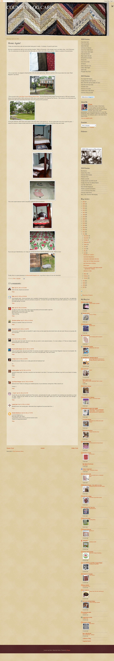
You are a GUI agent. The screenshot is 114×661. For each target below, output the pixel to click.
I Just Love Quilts (87, 441)
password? (85, 613)
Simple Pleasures (87, 529)
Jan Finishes (92, 575)
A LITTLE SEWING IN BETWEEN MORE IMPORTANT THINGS (93, 268)
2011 (84, 234)
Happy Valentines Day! (94, 431)
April (85, 253)
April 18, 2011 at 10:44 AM (20, 307)
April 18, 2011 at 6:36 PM (27, 381)
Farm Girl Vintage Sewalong (95, 553)
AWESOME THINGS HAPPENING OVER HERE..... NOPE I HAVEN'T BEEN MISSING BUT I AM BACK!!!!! (96, 411)
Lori (13, 339)
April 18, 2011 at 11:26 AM (27, 320)
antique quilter (15, 370)
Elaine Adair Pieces (87, 302)
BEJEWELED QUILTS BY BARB (90, 408)
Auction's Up (85, 618)
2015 (84, 225)
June (85, 248)
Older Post (74, 448)
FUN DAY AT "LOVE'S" (89, 254)
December (86, 235)
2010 (84, 280)
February (86, 275)
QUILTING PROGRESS (89, 257)
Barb (13, 287)
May (85, 250)
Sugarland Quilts (87, 641)
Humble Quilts (86, 313)
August (85, 244)
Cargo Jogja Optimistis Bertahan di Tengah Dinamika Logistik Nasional (96, 359)
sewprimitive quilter (87, 617)
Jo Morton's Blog (87, 638)
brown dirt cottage (87, 496)
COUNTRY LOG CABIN (31, 7)
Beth (13, 307)
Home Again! (86, 265)
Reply (13, 291)
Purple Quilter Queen (17, 349)
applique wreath (92, 541)
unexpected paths (87, 612)
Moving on (91, 530)
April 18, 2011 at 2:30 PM (21, 358)
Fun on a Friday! (92, 314)
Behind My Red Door (88, 430)
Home (42, 448)
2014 (84, 227)
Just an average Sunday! (94, 602)
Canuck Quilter (86, 335)
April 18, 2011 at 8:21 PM (22, 393)
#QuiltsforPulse (92, 508)
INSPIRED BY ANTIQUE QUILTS (90, 357)
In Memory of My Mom (94, 564)
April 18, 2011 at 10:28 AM (21, 296)
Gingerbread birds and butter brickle (97, 486)
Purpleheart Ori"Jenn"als (89, 507)
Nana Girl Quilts (86, 518)
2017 (84, 221)
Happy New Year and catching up (96, 591)
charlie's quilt (92, 325)
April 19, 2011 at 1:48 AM (23, 404)
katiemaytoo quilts (87, 324)
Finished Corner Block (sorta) (95, 497)
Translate (92, 127)
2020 (84, 214)
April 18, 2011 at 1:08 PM (20, 339)
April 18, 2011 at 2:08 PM (28, 349)
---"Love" (14, 393)
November (86, 237)
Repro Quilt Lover (87, 380)
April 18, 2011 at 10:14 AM (21, 287)
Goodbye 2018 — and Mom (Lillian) (90, 470)
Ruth (91, 104)
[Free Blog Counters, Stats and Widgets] (81, 291)
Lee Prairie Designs (16, 381)
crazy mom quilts (87, 474)
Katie (13, 296)
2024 (84, 206)
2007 (84, 287)
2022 (84, 210)
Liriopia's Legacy (87, 622)
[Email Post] (24, 278)
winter (90, 370)
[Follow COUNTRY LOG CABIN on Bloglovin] (87, 97)
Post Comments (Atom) (18, 451)
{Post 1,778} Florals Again (94, 398)
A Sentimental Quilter (88, 346)
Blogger (68, 650)
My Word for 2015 (86, 586)
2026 (84, 201)
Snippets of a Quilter (88, 574)
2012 (84, 231)
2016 (84, 223)
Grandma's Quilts (87, 452)
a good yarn (15, 404)
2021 (84, 212)
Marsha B (14, 329)
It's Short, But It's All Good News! (96, 443)
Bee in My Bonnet (87, 633)
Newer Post (10, 448)
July (85, 246)
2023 (84, 208)
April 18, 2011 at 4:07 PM (25, 370)
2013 (84, 229)
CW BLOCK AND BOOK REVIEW (91, 259)
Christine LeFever (16, 320)
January (86, 278)
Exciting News (92, 519)
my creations (86, 590)
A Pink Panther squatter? (94, 303)
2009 (84, 283)
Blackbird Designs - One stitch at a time (92, 485)
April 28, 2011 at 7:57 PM (27, 413)
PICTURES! (91, 623)
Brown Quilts (86, 585)
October (86, 240)
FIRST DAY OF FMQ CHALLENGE (91, 261)
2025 (84, 203)
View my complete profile (86, 118)
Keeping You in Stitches (88, 397)
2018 (84, 219)
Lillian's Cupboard (87, 469)
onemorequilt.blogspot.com (32, 275)
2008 (84, 285)
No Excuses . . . (92, 454)
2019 (84, 216)
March (85, 273)
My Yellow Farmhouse (88, 464)
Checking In (85, 465)
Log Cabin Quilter (87, 419)
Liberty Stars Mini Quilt (94, 347)
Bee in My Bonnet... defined (88, 634)
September (86, 242)
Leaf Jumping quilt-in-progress (95, 336)
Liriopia (14, 358)
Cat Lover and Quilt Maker (89, 601)
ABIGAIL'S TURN (87, 271)
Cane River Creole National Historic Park (29, 96)
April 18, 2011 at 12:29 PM (23, 329)
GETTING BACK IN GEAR (90, 263)
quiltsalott (85, 540)
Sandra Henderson (16, 413)
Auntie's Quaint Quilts (88, 551)
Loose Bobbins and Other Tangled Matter (92, 562)
